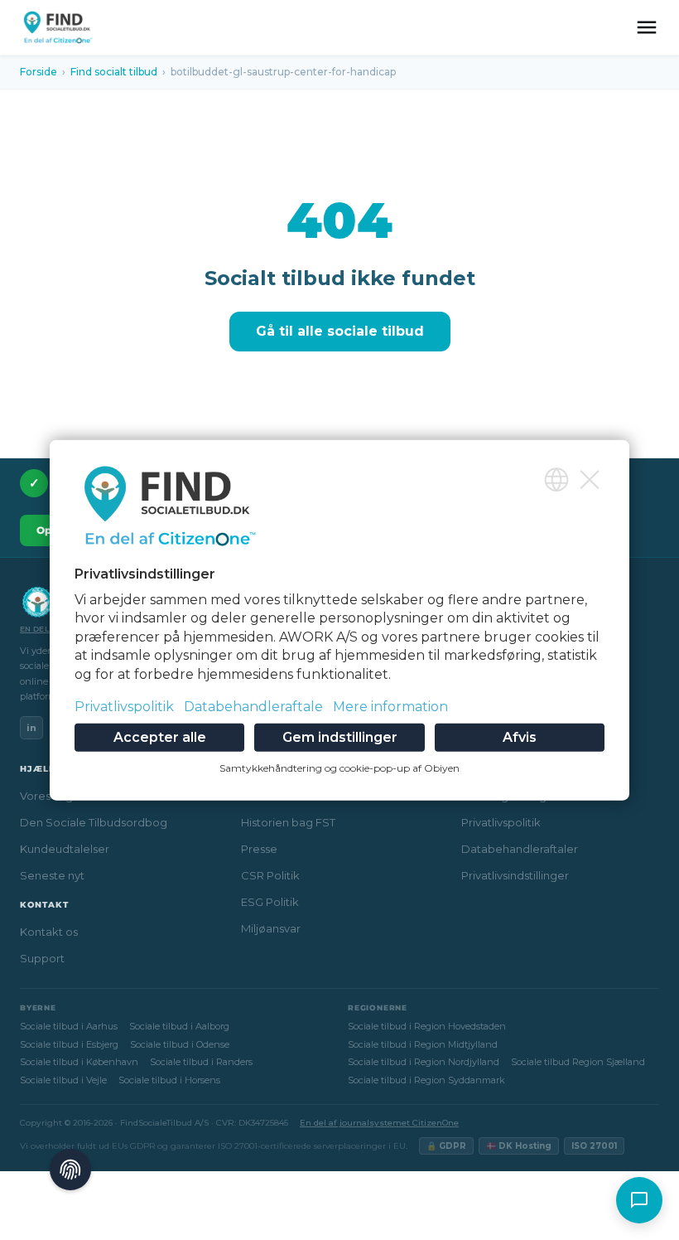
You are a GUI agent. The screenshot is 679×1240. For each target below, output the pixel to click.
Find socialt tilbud (113, 71)
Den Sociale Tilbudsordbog (93, 822)
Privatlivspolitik (501, 822)
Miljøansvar (271, 928)
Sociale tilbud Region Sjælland (578, 1062)
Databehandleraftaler (519, 848)
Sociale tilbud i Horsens (169, 1080)
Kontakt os (49, 931)
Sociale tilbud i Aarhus (69, 1026)
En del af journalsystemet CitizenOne (379, 1122)
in (31, 728)
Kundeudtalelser (64, 848)
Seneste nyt (52, 875)
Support (42, 958)
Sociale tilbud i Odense (179, 1044)
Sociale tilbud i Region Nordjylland (423, 1062)
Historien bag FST (288, 822)
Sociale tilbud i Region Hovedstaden (427, 1026)
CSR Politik (270, 875)
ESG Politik (270, 901)
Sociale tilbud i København (79, 1062)
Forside (38, 71)
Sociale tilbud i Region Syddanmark (426, 1080)
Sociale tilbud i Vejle (63, 1080)
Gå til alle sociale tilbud (340, 331)
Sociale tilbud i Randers (201, 1062)
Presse (259, 848)
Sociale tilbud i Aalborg (179, 1026)
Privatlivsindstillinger (515, 875)
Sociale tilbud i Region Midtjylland (423, 1044)
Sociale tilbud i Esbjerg (69, 1044)
